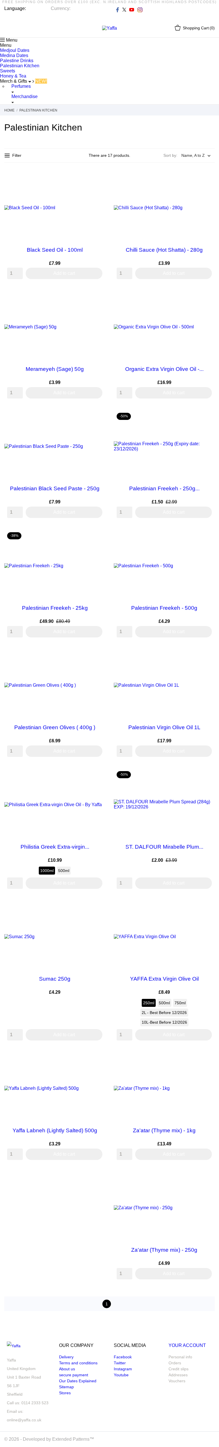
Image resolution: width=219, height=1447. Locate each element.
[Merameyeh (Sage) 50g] (96, 299)
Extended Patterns (71, 1439)
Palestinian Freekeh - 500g (164, 608)
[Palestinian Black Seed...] (96, 418)
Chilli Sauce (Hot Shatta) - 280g (164, 250)
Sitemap (66, 1387)
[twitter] (124, 9)
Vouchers (177, 1381)
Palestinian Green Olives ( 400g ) (54, 727)
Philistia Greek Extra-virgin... (55, 847)
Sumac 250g (54, 979)
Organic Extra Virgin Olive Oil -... (164, 369)
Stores (65, 1393)
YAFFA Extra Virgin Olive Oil (164, 979)
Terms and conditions (78, 1363)
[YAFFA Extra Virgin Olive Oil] (206, 908)
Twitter (120, 1363)
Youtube (121, 1375)
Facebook (123, 1357)
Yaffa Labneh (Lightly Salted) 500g (55, 1130)
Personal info (180, 1357)
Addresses (178, 1375)
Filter (16, 155)
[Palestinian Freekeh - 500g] (206, 538)
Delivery (66, 1357)
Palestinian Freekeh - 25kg (55, 608)
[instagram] (140, 9)
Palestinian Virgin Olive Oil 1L (164, 727)
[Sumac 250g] (96, 908)
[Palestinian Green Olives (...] (96, 657)
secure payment (73, 1375)
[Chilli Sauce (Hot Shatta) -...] (206, 180)
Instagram (123, 1369)
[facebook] (117, 9)
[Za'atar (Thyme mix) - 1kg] (206, 1060)
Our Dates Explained (77, 1381)
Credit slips (178, 1369)
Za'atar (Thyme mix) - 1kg (164, 1130)
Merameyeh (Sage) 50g (55, 369)
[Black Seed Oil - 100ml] (96, 180)
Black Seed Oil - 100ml (55, 250)
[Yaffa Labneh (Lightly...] (96, 1060)
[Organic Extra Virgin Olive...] (206, 299)
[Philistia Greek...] (96, 777)
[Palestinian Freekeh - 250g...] (206, 418)
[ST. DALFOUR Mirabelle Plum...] (206, 777)
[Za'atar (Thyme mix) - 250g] (206, 1180)
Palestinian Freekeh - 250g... (164, 488)
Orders (175, 1363)
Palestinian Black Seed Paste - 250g (55, 488)
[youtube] (131, 9)
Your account (187, 1345)
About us (67, 1369)
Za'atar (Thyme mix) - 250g (164, 1250)
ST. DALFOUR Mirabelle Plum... (164, 847)
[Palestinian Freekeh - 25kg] (96, 538)
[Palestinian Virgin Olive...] (206, 657)
